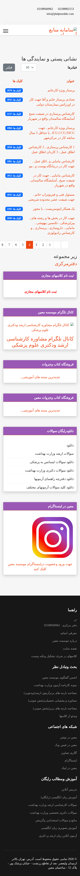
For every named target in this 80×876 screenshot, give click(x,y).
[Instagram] (9, 8)
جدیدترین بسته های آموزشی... (40, 377)
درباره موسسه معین (64, 640)
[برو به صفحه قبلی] (57, 245)
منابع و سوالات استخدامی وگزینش (56, 820)
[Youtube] (22, 8)
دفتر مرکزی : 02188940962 (60, 625)
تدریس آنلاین (69, 789)
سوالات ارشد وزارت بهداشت (54, 453)
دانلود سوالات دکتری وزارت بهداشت (49, 470)
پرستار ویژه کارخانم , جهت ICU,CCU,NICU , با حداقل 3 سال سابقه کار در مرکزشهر (52, 132)
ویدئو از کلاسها (68, 716)
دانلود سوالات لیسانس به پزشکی (52, 462)
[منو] (5, 31)
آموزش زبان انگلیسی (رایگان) (59, 797)
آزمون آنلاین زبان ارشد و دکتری (58, 835)
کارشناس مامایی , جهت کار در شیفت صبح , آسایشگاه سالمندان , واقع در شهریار (52, 180)
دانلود (70, 445)
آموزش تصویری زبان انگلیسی (59, 828)
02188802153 (66, 8)
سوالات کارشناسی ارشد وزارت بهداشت (52, 804)
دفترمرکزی (66, 263)
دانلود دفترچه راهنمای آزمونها (54, 479)
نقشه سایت (70, 648)
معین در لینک (69, 768)
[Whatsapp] (22, 13)
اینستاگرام (71, 760)
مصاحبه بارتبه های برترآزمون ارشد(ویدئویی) (50, 693)
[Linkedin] (16, 8)
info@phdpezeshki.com (60, 13)
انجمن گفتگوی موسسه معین (59, 677)
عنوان (71, 81)
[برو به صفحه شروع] (65, 245)
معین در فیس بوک (66, 745)
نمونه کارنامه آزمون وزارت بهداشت (55, 685)
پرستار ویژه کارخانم (61, 90)
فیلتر (9, 67)
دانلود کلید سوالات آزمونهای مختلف (50, 487)
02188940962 (45, 8)
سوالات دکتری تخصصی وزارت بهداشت (53, 812)
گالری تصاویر (69, 752)
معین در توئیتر (68, 737)
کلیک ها (18, 81)
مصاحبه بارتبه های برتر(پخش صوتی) (55, 708)
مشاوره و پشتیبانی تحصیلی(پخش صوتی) (52, 700)
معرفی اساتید (68, 633)
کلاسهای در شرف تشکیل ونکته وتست (54, 656)
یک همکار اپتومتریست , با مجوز (54, 208)
